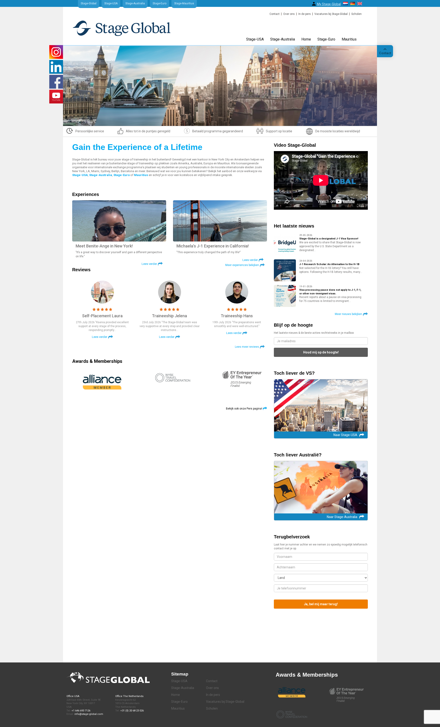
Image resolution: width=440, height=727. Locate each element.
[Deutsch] (352, 3)
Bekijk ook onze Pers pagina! (244, 408)
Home (306, 39)
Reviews (81, 269)
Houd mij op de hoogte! (321, 352)
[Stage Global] (129, 30)
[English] (359, 3)
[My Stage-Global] (313, 3)
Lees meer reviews (247, 346)
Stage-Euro (159, 3)
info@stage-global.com (88, 714)
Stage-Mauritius (184, 3)
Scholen (356, 14)
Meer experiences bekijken (242, 265)
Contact (275, 14)
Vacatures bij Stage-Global (331, 14)
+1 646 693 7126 (81, 710)
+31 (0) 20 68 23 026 (132, 710)
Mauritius (349, 39)
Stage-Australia (135, 3)
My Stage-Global (329, 4)
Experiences (85, 194)
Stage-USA (111, 3)
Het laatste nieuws (294, 225)
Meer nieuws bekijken (348, 314)
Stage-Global (88, 3)
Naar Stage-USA (345, 435)
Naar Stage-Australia (342, 517)
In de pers (304, 14)
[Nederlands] (345, 3)
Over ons (289, 14)
